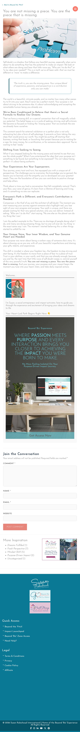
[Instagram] (34, 728)
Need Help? (11, 641)
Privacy (8, 661)
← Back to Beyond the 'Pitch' (12, 5)
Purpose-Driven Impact (18, 555)
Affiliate (9, 670)
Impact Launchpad (14, 631)
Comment (9, 463)
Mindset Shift (14, 552)
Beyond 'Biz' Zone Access (17, 636)
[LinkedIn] (38, 728)
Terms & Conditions (14, 656)
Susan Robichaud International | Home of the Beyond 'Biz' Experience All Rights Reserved (44, 724)
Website (7, 514)
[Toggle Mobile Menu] (75, 8)
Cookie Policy (11, 665)
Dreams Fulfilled (15, 545)
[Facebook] (31, 728)
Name (7, 491)
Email (7, 502)
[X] (45, 728)
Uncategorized (14, 559)
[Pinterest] (49, 728)
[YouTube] (41, 728)
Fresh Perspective (15, 549)
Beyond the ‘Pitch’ (14, 627)
